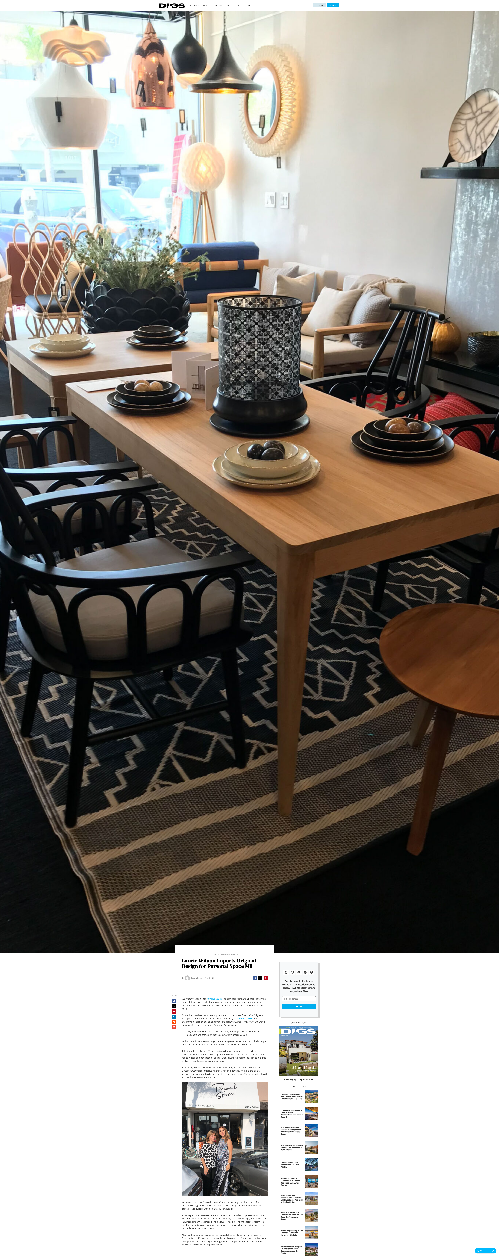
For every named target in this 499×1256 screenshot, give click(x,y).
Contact (240, 5)
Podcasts (218, 5)
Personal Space (214, 998)
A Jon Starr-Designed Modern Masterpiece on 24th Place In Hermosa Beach (291, 1130)
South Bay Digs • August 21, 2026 (298, 1079)
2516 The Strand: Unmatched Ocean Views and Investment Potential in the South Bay (292, 1198)
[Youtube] (299, 972)
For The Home (219, 954)
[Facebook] (286, 972)
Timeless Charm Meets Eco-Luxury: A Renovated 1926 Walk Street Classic (292, 1096)
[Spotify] (305, 972)
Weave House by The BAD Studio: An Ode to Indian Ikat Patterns (292, 1147)
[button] (249, 5)
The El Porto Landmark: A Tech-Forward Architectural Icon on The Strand (292, 1113)
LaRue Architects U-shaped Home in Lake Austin (290, 1164)
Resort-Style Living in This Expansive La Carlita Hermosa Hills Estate (292, 1232)
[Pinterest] (311, 972)
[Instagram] (292, 972)
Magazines (194, 5)
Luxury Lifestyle (231, 954)
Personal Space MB (243, 1018)
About (229, 5)
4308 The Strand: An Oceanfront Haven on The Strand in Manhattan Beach (292, 1215)
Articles (207, 5)
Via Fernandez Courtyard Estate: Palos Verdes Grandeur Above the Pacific (291, 1249)
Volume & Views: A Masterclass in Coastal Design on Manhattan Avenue (290, 1181)
